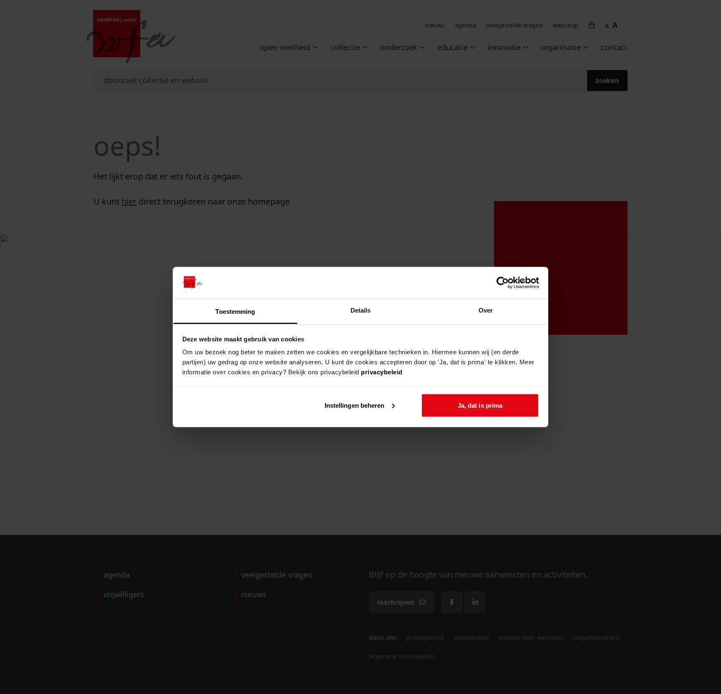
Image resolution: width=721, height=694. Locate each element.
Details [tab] (360, 310)
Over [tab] (486, 310)
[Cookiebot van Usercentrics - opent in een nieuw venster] (502, 282)
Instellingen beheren (355, 405)
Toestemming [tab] (235, 311)
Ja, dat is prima (480, 405)
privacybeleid (382, 372)
